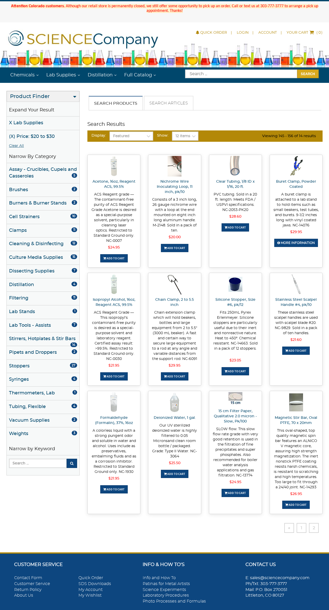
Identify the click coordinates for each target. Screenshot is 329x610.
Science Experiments (164, 590)
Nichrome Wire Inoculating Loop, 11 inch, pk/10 (175, 187)
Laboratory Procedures (166, 595)
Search (308, 73)
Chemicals (22, 75)
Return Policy (27, 590)
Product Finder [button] (30, 96)
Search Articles (168, 103)
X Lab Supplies (26, 123)
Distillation (100, 75)
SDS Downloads (94, 584)
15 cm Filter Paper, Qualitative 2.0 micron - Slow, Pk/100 (235, 416)
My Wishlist (90, 595)
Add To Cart (115, 258)
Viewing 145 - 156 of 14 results (289, 136)
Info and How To (159, 578)
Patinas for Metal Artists (166, 584)
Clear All (16, 146)
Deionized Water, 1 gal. (175, 418)
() (305, 32)
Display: (99, 135)
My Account (90, 590)
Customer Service (32, 584)
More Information (297, 242)
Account (267, 32)
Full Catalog (138, 75)
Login (243, 32)
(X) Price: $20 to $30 (32, 136)
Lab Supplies (61, 75)
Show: (162, 135)
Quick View (114, 167)
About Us (23, 595)
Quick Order (213, 32)
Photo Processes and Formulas (174, 601)
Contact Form (28, 578)
